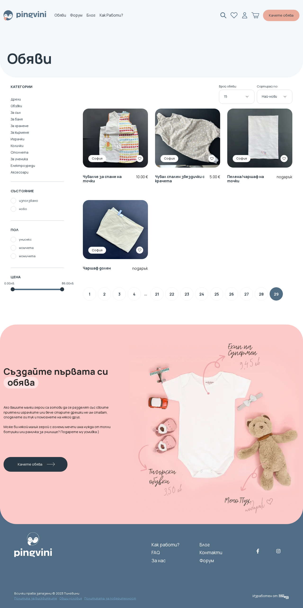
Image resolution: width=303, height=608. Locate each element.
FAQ (156, 552)
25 (216, 294)
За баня (17, 119)
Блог (91, 15)
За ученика (19, 159)
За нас (159, 561)
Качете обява (281, 15)
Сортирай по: (267, 86)
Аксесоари (19, 172)
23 (187, 294)
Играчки (17, 139)
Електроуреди (23, 165)
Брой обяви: (228, 86)
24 (201, 294)
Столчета (19, 152)
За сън (16, 112)
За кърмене (20, 132)
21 (157, 294)
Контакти (211, 552)
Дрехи (16, 99)
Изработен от (265, 596)
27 (246, 294)
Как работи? (111, 15)
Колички (17, 145)
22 (171, 294)
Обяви (60, 15)
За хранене (20, 125)
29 (276, 294)
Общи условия (70, 598)
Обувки (16, 106)
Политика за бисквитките (35, 598)
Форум (76, 15)
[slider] (13, 289)
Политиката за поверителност (110, 598)
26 (231, 294)
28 (261, 294)
